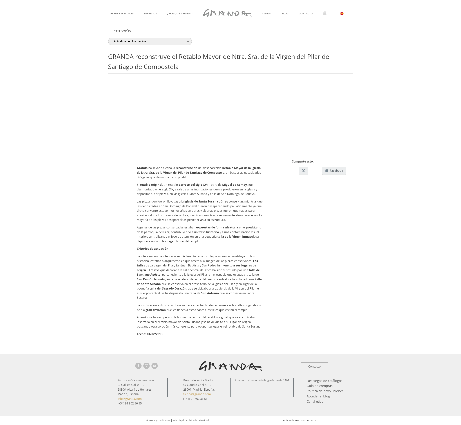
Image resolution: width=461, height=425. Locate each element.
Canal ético (315, 401)
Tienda (266, 13)
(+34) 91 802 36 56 (195, 399)
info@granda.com (130, 399)
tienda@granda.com (197, 394)
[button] (303, 171)
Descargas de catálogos (325, 381)
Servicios (150, 13)
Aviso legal (178, 420)
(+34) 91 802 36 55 (130, 403)
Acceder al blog (318, 396)
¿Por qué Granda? (180, 13)
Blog (285, 13)
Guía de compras (320, 386)
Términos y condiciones (157, 420)
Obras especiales (122, 13)
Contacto (306, 13)
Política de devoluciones (325, 391)
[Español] (343, 13)
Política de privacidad (197, 420)
